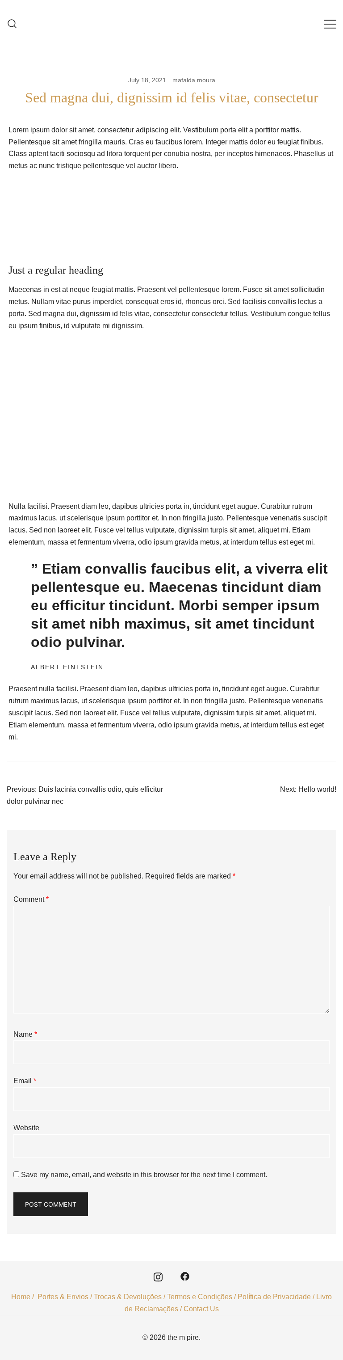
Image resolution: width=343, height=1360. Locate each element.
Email (24, 1081)
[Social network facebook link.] (184, 1276)
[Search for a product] (12, 24)
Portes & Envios (63, 1297)
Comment (31, 899)
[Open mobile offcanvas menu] (330, 24)
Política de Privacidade (274, 1297)
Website (26, 1128)
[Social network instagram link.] (158, 1276)
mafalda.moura (193, 80)
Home (20, 1297)
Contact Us (201, 1309)
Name (25, 1034)
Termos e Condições (199, 1297)
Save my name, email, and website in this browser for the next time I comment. (144, 1174)
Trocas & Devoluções (128, 1297)
